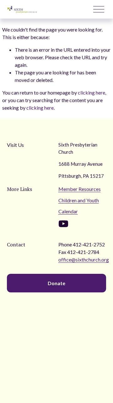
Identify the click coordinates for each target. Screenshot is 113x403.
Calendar (68, 211)
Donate (56, 283)
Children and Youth (78, 200)
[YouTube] (63, 224)
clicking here (91, 92)
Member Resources (79, 189)
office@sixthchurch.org (83, 259)
